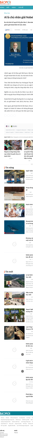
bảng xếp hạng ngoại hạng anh (7, 419)
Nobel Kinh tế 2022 (10, 130)
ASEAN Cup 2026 (25, 419)
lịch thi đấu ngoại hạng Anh (23, 425)
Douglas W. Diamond (21, 130)
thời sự (2, 417)
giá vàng (28, 417)
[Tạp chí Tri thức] (27, 242)
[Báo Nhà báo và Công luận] (6, 158)
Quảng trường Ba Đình (5, 421)
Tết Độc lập (18, 419)
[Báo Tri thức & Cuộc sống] (28, 331)
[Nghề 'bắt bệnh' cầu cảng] (14, 177)
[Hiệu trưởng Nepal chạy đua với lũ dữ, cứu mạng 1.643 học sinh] (14, 298)
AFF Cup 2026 (4, 425)
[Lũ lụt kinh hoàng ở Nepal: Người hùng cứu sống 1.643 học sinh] (14, 281)
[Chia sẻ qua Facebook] (5, 115)
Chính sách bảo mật (3, 435)
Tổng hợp (16, 432)
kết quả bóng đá (14, 417)
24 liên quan (25, 29)
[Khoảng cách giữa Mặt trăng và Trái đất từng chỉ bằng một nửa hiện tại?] (14, 244)
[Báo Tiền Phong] (25, 160)
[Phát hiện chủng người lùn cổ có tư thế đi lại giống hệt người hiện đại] (14, 400)
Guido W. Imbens (19, 132)
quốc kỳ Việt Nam (16, 421)
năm (32, 419)
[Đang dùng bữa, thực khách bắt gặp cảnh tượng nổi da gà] (14, 193)
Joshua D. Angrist (10, 132)
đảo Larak (11, 423)
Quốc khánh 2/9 (4, 423)
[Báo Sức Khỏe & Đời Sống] (27, 398)
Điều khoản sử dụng (4, 434)
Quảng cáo (2, 436)
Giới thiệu (2, 432)
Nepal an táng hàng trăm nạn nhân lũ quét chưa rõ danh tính (12, 154)
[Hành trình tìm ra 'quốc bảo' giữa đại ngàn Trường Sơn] (14, 210)
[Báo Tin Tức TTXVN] (27, 365)
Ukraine (7, 417)
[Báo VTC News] (28, 297)
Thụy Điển (15, 126)
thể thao (25, 423)
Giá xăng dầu (22, 417)
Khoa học (7, 13)
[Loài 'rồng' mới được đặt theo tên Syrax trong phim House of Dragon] (14, 333)
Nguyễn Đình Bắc (11, 425)
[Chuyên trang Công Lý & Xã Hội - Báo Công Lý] (27, 226)
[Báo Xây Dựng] (28, 173)
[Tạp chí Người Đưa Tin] (27, 192)
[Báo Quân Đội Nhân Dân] (28, 279)
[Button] (11, 30)
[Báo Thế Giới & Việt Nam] (7, 30)
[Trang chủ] (5, 3)
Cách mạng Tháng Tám (26, 421)
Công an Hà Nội (18, 423)
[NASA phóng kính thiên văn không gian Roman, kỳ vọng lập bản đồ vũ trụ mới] (14, 383)
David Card (27, 132)
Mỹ (8, 126)
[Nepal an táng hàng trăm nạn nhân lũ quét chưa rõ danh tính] (13, 145)
